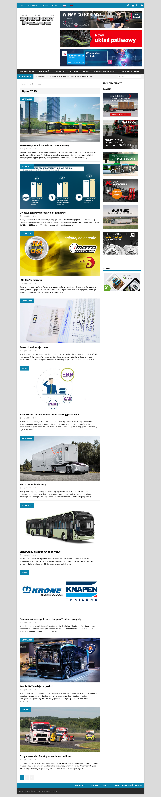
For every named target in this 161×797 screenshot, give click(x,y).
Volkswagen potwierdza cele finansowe (43, 212)
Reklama (45, 5)
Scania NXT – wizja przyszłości (37, 686)
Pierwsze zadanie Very (33, 484)
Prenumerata (32, 5)
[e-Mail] (142, 5)
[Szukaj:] (129, 76)
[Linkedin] (132, 5)
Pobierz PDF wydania (129, 71)
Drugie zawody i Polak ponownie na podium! (45, 756)
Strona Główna (26, 71)
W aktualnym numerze (104, 71)
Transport (60, 71)
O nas (21, 5)
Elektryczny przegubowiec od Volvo (40, 551)
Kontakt (55, 5)
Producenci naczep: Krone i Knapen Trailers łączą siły (50, 619)
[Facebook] (128, 5)
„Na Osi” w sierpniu (31, 280)
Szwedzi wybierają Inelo (34, 347)
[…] (86, 158)
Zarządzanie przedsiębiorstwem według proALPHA (49, 414)
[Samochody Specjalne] (37, 19)
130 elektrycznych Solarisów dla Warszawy (44, 145)
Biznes (86, 71)
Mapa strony (80, 785)
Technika (74, 71)
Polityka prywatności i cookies (128, 785)
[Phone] (137, 5)
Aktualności (45, 71)
